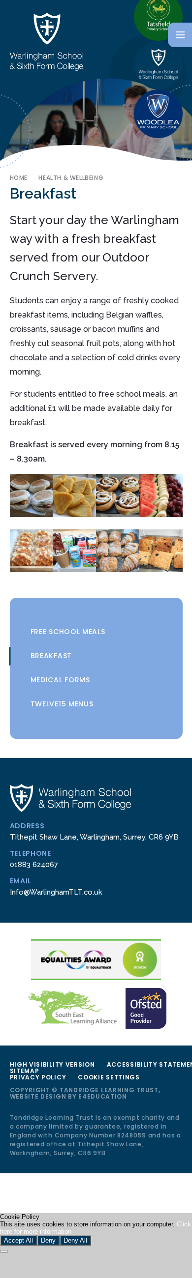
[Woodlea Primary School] (158, 113)
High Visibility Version (52, 1064)
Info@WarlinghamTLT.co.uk (56, 892)
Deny (48, 1240)
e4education (102, 1096)
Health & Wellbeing (70, 178)
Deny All (75, 1240)
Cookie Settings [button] (109, 1077)
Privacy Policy (38, 1077)
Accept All (18, 1240)
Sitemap (24, 1071)
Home (19, 178)
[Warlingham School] (158, 65)
